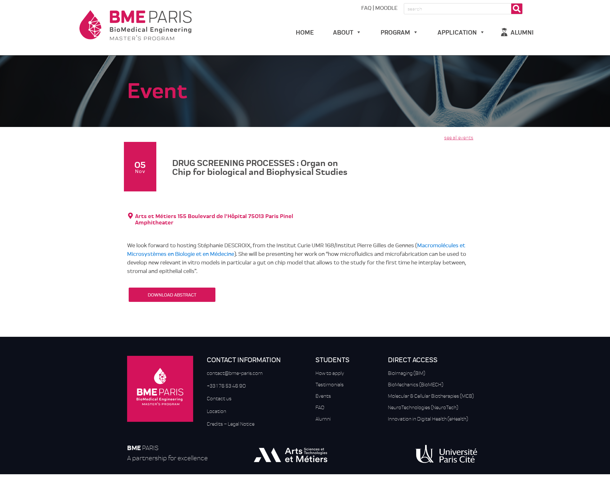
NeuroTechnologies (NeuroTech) (423, 407)
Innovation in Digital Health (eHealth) (428, 419)
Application (457, 32)
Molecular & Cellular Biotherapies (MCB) (431, 396)
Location (216, 411)
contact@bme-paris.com (235, 373)
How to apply (329, 373)
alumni (522, 32)
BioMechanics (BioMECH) (415, 384)
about (343, 32)
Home (305, 32)
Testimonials (329, 384)
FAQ (366, 7)
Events (323, 396)
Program (395, 32)
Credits (215, 424)
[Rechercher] (516, 8)
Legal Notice (241, 424)
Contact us (219, 398)
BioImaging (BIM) (406, 373)
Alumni (323, 419)
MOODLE (386, 7)
